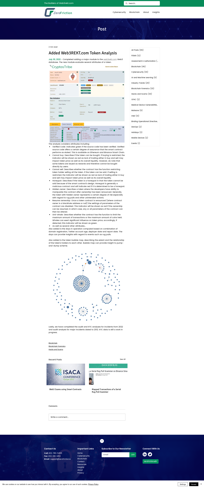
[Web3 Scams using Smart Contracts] (66, 374)
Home (80, 453)
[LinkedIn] (145, 454)
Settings (183, 484)
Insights (80, 467)
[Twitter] (150, 454)
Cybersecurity (83, 456)
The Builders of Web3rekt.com (58, 3)
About (80, 470)
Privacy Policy (93, 484)
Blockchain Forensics (57, 346)
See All (122, 359)
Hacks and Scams (56, 349)
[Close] (201, 484)
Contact (80, 461)
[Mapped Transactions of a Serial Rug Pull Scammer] (108, 374)
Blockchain (53, 343)
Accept (193, 484)
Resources (81, 464)
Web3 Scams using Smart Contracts (65, 389)
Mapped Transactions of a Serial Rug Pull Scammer (106, 390)
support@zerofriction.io (60, 459)
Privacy (80, 472)
